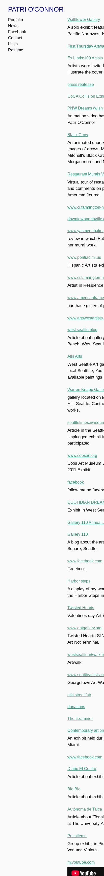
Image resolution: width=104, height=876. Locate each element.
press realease (80, 84)
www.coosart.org (82, 455)
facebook (75, 482)
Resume (15, 50)
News (13, 25)
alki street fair (79, 694)
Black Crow (77, 134)
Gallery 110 (77, 534)
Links (12, 44)
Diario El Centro (81, 768)
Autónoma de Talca (83, 809)
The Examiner (79, 718)
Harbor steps (79, 581)
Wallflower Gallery (83, 19)
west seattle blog (82, 329)
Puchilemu (76, 835)
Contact (15, 37)
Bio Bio (73, 789)
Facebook (17, 31)
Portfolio (15, 19)
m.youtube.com (80, 862)
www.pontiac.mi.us (83, 257)
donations (75, 706)
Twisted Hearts (80, 607)
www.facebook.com (84, 561)
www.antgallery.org (83, 628)
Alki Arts (74, 356)
